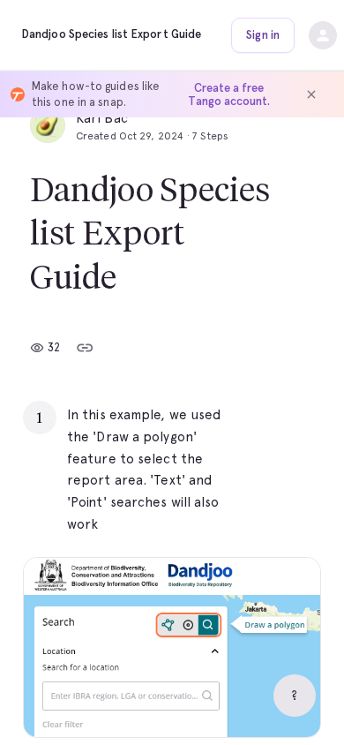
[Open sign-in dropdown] (323, 35)
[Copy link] (84, 347)
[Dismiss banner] (311, 94)
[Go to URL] (270, 415)
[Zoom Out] (246, 701)
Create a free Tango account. (229, 94)
